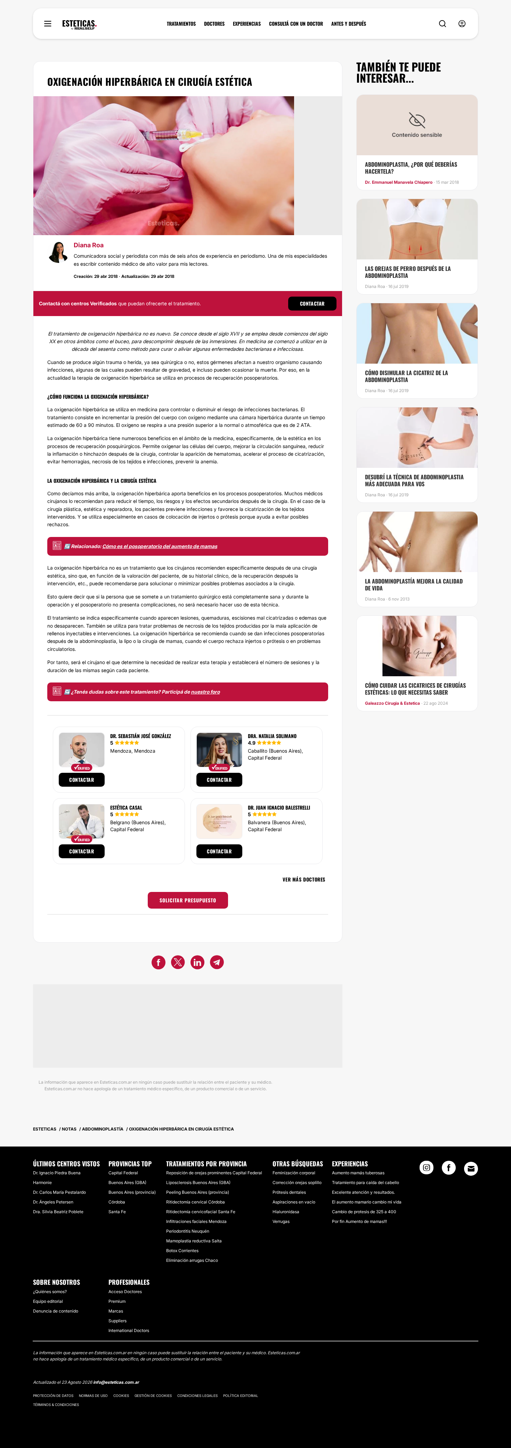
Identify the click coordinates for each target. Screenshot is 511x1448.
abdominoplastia (98, 641)
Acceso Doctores (125, 1291)
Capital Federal (123, 1172)
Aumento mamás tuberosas (358, 1172)
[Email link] (471, 1169)
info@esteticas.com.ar (116, 1382)
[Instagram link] (426, 1170)
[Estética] (80, 25)
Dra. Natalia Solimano (272, 735)
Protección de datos (53, 1395)
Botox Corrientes (182, 1250)
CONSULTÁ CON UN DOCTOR (296, 23)
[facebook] (158, 963)
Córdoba (116, 1202)
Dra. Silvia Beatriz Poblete (58, 1211)
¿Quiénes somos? (50, 1291)
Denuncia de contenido (55, 1311)
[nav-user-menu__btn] (462, 24)
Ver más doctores (304, 879)
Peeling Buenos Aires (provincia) (197, 1192)
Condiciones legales (197, 1395)
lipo (128, 641)
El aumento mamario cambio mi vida (367, 1202)
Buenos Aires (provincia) (132, 1192)
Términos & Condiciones (56, 1405)
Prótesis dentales (289, 1192)
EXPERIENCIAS (247, 23)
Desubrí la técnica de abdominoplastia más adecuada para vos (414, 480)
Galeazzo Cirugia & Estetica (392, 703)
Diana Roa (89, 245)
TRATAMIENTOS (181, 23)
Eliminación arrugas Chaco (192, 1260)
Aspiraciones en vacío (294, 1202)
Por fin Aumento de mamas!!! (359, 1221)
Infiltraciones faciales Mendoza (196, 1221)
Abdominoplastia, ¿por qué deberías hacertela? (411, 168)
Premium (116, 1301)
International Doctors (128, 1330)
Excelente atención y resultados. (363, 1192)
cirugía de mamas (162, 641)
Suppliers (117, 1320)
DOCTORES (214, 23)
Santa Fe (117, 1211)
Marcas (115, 1311)
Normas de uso (93, 1395)
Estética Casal (126, 807)
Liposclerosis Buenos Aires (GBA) (198, 1182)
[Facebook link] (449, 1170)
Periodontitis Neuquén (187, 1231)
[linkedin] (197, 963)
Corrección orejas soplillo (297, 1182)
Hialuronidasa (286, 1211)
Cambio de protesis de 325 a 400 (364, 1211)
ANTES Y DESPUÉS (348, 23)
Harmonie (42, 1182)
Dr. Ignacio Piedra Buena (57, 1172)
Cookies (121, 1395)
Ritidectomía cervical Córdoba (195, 1202)
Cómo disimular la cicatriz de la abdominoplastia (406, 376)
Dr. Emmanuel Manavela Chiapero (398, 182)
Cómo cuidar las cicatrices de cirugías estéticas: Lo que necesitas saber (415, 689)
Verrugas (281, 1221)
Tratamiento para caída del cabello (365, 1182)
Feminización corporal (294, 1172)
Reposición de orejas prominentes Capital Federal (214, 1172)
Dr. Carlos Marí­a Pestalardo (59, 1192)
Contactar (312, 303)
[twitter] (178, 963)
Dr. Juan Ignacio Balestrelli (279, 807)
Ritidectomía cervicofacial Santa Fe (200, 1211)
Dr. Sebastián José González (140, 735)
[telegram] (217, 963)
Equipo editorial (48, 1301)
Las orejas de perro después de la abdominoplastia (408, 272)
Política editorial (240, 1395)
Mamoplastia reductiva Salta (194, 1240)
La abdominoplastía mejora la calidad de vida (414, 584)
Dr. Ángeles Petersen (53, 1202)
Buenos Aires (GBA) (127, 1182)
